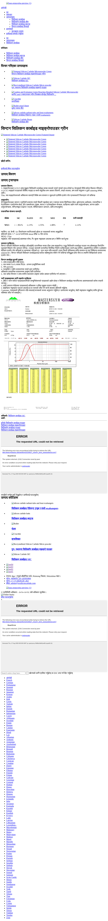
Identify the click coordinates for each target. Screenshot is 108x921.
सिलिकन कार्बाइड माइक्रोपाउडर (13, 425)
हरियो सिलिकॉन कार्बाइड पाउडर (13, 423)
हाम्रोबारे (9, 29)
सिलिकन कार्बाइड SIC (20, 81)
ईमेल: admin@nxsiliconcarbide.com (21, 583)
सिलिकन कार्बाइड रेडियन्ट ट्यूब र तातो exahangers (31, 115)
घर (7, 12)
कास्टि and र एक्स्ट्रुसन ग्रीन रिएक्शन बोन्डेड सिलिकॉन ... (34, 94)
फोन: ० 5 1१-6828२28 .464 (17, 581)
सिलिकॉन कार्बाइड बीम (20, 22)
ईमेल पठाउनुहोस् (7, 597)
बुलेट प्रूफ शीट (18, 108)
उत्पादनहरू (10, 17)
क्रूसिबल (15, 101)
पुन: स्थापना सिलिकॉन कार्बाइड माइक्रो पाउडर (29, 87)
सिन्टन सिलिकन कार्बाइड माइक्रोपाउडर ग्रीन (29, 74)
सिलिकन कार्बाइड (18, 19)
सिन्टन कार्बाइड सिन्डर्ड (20, 26)
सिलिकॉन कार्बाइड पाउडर (10, 427)
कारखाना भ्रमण (17, 31)
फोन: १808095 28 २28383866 (18, 578)
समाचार (9, 14)
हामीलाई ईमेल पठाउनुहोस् (10, 168)
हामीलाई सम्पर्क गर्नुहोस (14, 33)
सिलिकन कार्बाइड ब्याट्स (21, 24)
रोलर (14, 528)
